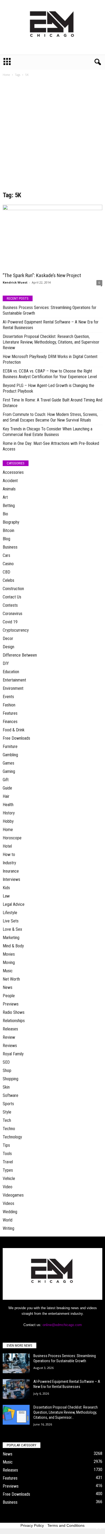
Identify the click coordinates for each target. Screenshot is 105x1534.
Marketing (11, 937)
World (7, 1220)
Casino (8, 563)
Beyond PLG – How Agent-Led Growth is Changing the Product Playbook (48, 388)
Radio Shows (13, 1012)
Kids (6, 887)
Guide (7, 788)
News (7, 987)
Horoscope (12, 837)
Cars (6, 555)
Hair (6, 796)
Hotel (7, 846)
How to (9, 854)
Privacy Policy (32, 1525)
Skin (6, 1087)
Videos (8, 1203)
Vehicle (9, 1178)
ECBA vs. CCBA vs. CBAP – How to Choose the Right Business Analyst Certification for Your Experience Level (50, 373)
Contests (10, 605)
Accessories (13, 472)
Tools (7, 1153)
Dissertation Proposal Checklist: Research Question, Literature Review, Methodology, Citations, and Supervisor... (65, 1412)
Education (11, 671)
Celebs (8, 580)
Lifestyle (10, 912)
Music (8, 970)
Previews (11, 1004)
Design (8, 646)
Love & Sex (12, 929)
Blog (6, 538)
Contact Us (12, 597)
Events (8, 696)
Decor (8, 638)
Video (7, 1186)
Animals (9, 489)
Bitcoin (8, 530)
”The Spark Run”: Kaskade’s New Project (42, 275)
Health (8, 804)
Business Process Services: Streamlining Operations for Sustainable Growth (49, 310)
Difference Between (20, 655)
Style (7, 1112)
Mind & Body (13, 945)
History (9, 813)
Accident (10, 480)
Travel (8, 1161)
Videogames (13, 1195)
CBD (6, 572)
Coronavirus (12, 613)
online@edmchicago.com (62, 1325)
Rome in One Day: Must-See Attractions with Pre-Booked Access (51, 446)
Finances (10, 721)
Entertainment (14, 680)
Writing (8, 1228)
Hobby (8, 821)
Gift (6, 779)
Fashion (9, 705)
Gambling (10, 754)
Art (5, 497)
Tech (7, 1120)
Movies (9, 954)
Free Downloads (16, 738)
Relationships (14, 1020)
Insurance (11, 871)
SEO (6, 1062)
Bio (5, 513)
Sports (8, 1103)
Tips (6, 1145)
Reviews (10, 1045)
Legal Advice (13, 904)
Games (8, 763)
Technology (12, 1137)
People (9, 995)
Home (6, 75)
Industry (9, 862)
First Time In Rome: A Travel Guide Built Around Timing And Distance (52, 402)
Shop (7, 1070)
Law (6, 896)
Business (10, 547)
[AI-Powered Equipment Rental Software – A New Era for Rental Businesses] (16, 1389)
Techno (9, 1128)
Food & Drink (13, 729)
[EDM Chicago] (52, 27)
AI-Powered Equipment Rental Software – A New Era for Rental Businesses (51, 324)
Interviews (11, 879)
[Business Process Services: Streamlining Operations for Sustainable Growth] (16, 1363)
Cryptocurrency (16, 630)
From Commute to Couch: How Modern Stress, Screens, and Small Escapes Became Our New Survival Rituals (50, 417)
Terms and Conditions (66, 1525)
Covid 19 (10, 621)
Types (8, 1170)
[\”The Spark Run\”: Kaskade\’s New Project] (52, 237)
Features (10, 713)
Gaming (9, 771)
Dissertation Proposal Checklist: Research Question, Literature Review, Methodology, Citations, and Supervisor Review (51, 342)
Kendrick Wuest (15, 282)
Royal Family (13, 1053)
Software (10, 1095)
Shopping (10, 1078)
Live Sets (11, 921)
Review (9, 1037)
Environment (13, 688)
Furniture (10, 746)
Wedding (10, 1211)
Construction (13, 588)
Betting (9, 505)
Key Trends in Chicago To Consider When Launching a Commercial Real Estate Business (47, 431)
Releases (10, 1029)
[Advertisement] (52, 136)
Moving (9, 962)
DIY (6, 663)
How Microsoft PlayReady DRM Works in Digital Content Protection (50, 359)
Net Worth (11, 979)
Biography (11, 522)
